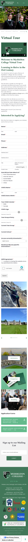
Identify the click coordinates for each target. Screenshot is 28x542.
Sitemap (7, 530)
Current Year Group (8, 225)
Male (4, 204)
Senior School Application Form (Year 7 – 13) (13, 429)
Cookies (21, 530)
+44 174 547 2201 (17, 488)
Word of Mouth (7, 181)
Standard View (13, 497)
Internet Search (8, 176)
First (2, 131)
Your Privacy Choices (12, 537)
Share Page (22, 31)
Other (5, 183)
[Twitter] (14, 481)
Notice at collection (8, 540)
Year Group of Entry (7, 217)
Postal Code (4, 169)
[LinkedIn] (16, 481)
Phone (3, 141)
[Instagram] (12, 481)
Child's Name (6, 187)
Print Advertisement (9, 174)
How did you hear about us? (10, 172)
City (2, 163)
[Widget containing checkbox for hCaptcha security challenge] (13, 268)
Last (16, 131)
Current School (6, 232)
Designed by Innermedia (14, 533)
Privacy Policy (14, 530)
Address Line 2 (5, 157)
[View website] (5, 517)
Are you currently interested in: (11, 238)
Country (17, 169)
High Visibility (22, 497)
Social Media (7, 179)
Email (3, 134)
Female (5, 206)
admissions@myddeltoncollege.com (13, 93)
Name (3, 126)
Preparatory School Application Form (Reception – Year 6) (10, 421)
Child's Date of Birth (8, 196)
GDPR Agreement (7, 259)
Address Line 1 (4, 152)
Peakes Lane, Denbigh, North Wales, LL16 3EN (14, 484)
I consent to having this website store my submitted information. (13, 262)
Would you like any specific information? (10, 245)
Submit (4, 275)
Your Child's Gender (8, 202)
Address (4, 147)
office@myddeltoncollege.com (14, 489)
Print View (5, 497)
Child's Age (5, 209)
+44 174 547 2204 (18, 492)
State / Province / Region (19, 163)
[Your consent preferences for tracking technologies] (25, 539)
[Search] (17, 3)
